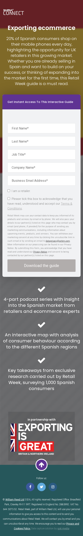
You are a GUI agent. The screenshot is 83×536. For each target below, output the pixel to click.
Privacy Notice (40, 252)
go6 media (63, 528)
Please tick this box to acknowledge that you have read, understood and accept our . (40, 203)
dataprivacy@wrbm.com (58, 241)
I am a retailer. (21, 191)
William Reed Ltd (14, 499)
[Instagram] (53, 487)
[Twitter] (41, 487)
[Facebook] (30, 487)
